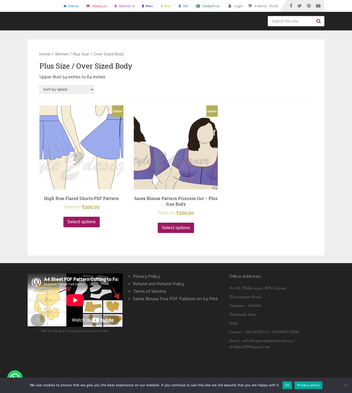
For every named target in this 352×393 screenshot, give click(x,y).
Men (149, 6)
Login (238, 6)
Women (125, 6)
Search (319, 21)
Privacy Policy (146, 276)
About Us (99, 6)
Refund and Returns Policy (159, 283)
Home (73, 6)
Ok (287, 385)
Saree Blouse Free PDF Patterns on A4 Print (175, 298)
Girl (185, 6)
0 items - (266, 6)
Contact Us (210, 6)
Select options (82, 221)
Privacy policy (308, 385)
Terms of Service (149, 291)
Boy (167, 6)
